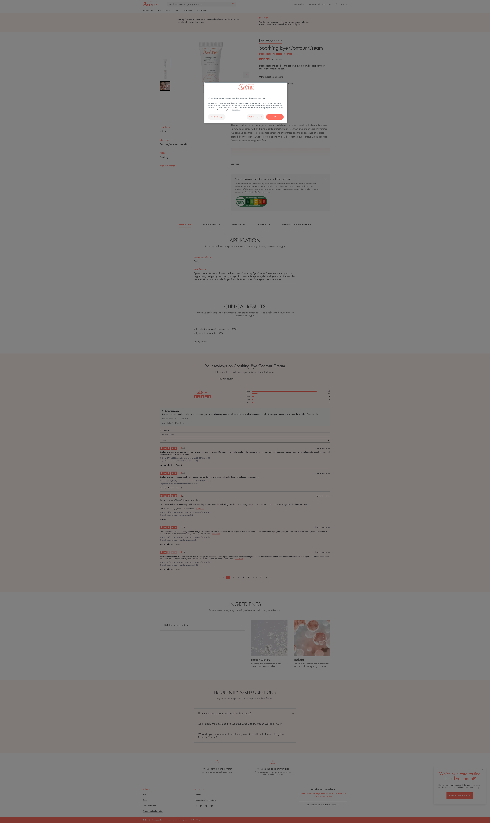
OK (275, 117)
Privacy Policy (236, 110)
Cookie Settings (216, 117)
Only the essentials (255, 117)
